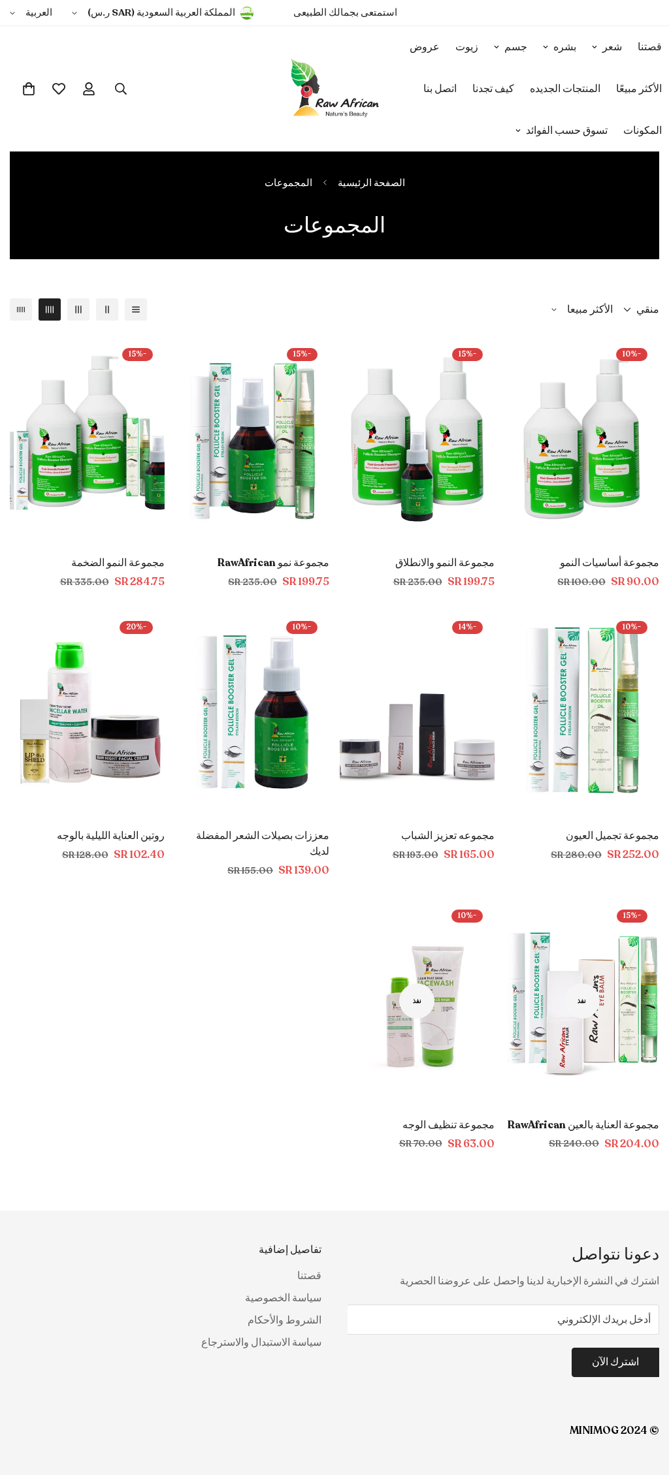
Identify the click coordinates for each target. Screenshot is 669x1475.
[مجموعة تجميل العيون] (582, 712)
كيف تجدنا (493, 89)
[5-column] (21, 309)
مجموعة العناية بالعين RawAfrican (583, 1125)
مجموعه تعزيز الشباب (448, 836)
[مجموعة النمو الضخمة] (87, 439)
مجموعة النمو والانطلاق (445, 563)
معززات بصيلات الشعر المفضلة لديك (262, 844)
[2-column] (107, 309)
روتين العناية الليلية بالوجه (111, 836)
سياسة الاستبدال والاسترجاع (261, 1342)
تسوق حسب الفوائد (567, 130)
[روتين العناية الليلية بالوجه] (87, 712)
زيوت (466, 47)
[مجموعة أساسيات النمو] (582, 439)
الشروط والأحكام (284, 1320)
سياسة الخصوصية (283, 1298)
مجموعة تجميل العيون (612, 836)
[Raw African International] (334, 89)
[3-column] (78, 309)
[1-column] (136, 309)
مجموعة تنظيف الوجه (448, 1125)
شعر (612, 47)
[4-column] (50, 309)
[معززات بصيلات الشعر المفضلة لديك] (252, 712)
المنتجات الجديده (565, 89)
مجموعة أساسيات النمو (609, 563)
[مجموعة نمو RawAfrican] (252, 439)
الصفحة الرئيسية (371, 182)
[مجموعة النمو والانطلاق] (417, 439)
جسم (515, 47)
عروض (425, 47)
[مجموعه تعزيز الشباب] (417, 712)
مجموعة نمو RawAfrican (273, 563)
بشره (564, 47)
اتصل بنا (440, 89)
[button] (29, 89)
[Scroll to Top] (25, 1404)
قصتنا (309, 1276)
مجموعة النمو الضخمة (118, 563)
